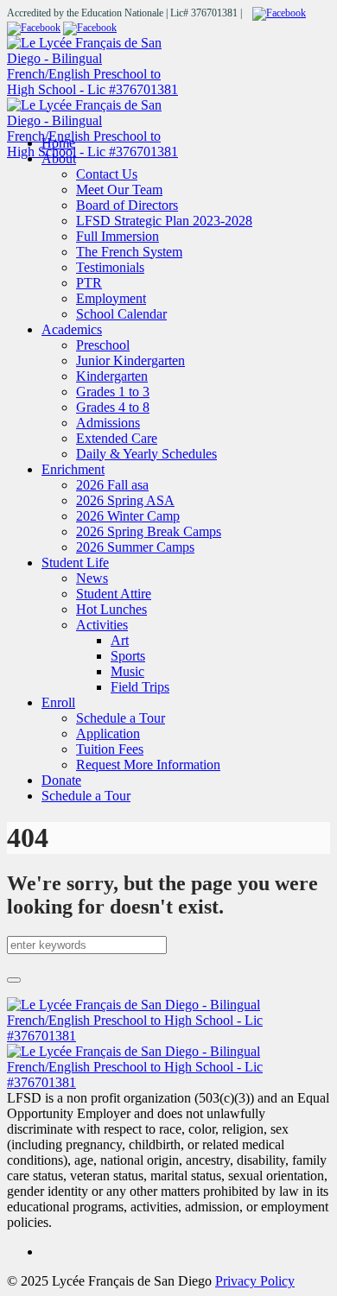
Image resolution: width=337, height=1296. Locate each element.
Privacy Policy (255, 1281)
